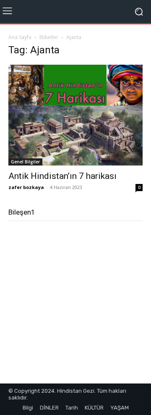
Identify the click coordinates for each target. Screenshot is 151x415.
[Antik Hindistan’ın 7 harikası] (75, 115)
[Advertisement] (75, 305)
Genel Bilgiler (25, 162)
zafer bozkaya (26, 187)
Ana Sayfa (19, 37)
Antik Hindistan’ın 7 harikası (62, 176)
